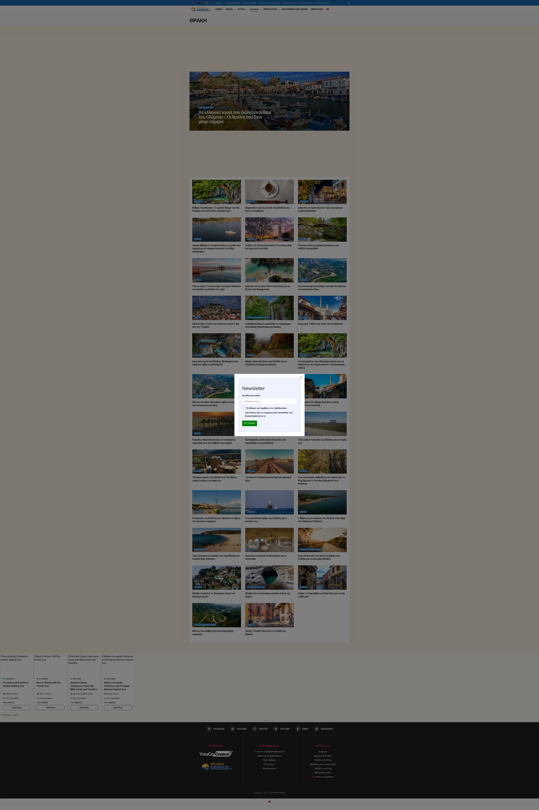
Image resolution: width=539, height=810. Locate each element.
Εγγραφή (249, 423)
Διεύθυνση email (251, 395)
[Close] (301, 377)
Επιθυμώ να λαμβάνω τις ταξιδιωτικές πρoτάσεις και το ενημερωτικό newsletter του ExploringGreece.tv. (269, 412)
